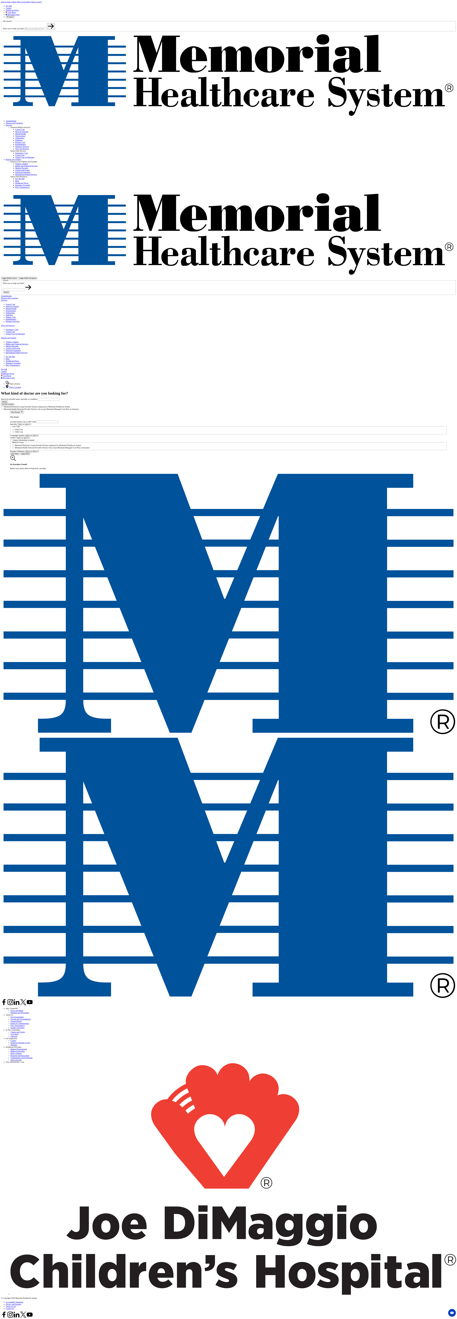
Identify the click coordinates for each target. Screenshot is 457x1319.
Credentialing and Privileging (21, 1058)
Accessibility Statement (14, 1302)
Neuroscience (11, 311)
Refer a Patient (16, 1053)
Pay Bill (9, 6)
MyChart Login (13, 15)
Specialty (13, 424)
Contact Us (10, 1309)
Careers (8, 8)
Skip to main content (8, 2)
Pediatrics (9, 315)
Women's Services (12, 321)
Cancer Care (10, 304)
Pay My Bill (10, 357)
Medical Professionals (18, 1049)
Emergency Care (12, 330)
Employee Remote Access (20, 1043)
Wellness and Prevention (19, 1013)
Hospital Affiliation (17, 451)
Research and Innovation (19, 1056)
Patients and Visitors (13, 160)
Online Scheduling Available (23, 440)
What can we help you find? (13, 29)
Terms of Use (11, 1306)
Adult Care (19, 429)
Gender (13, 438)
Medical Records (12, 346)
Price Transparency (13, 365)
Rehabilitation (11, 319)
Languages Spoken (17, 435)
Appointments (11, 121)
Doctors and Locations (14, 123)
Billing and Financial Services (17, 344)
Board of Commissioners (19, 1023)
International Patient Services (16, 353)
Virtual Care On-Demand (15, 334)
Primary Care (11, 317)
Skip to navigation (24, 2)
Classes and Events (13, 348)
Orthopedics (10, 313)
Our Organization (17, 1017)
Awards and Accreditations (20, 1019)
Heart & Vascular (12, 306)
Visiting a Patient (12, 342)
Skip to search (36, 2)
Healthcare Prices (12, 10)
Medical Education (17, 1051)
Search (6, 292)
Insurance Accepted (13, 363)
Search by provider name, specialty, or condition (19, 399)
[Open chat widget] (452, 1313)
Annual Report (16, 1021)
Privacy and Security (13, 1304)
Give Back (12, 12)
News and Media (16, 1011)
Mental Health (11, 309)
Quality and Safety (17, 1028)
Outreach (13, 1036)
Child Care (19, 432)
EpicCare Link (16, 1060)
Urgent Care (10, 332)
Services (9, 125)
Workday (13, 1045)
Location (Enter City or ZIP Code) (23, 422)
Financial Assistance (13, 351)
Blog (7, 359)
